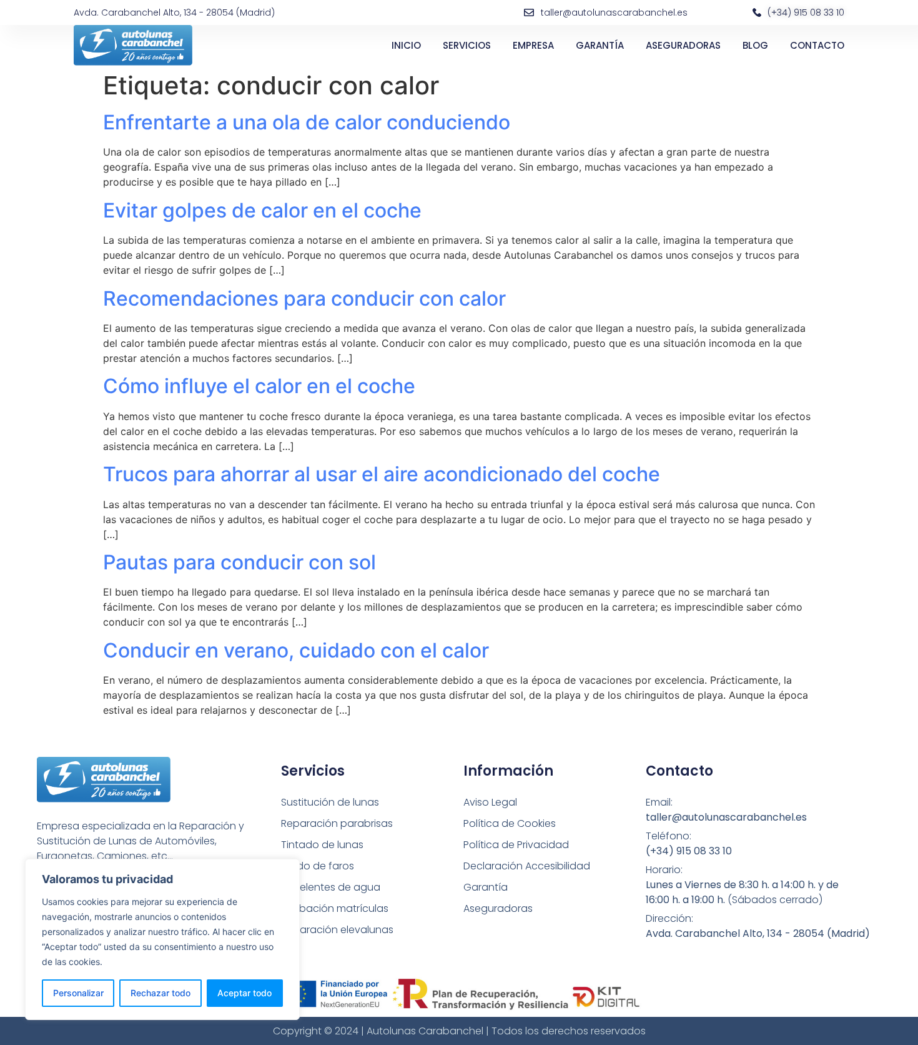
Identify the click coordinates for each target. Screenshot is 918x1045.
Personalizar (78, 993)
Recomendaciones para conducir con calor (304, 298)
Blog (755, 45)
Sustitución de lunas (330, 802)
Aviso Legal (490, 802)
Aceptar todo (244, 993)
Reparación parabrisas (337, 823)
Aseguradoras (683, 45)
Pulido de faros (317, 866)
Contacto (817, 45)
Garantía (600, 45)
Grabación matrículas (334, 908)
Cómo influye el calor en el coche (259, 386)
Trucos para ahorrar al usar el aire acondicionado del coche (381, 474)
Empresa (533, 45)
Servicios (467, 45)
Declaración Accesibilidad (526, 866)
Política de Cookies (509, 823)
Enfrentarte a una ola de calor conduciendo (306, 122)
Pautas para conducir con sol (239, 562)
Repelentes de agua (330, 887)
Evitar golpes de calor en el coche (262, 210)
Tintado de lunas (322, 845)
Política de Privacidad (516, 845)
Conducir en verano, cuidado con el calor (296, 650)
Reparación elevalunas (337, 929)
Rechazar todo (160, 993)
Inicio (406, 45)
